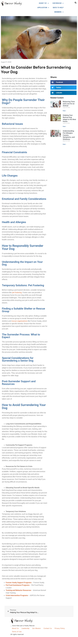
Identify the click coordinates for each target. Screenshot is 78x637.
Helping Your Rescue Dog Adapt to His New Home (69, 118)
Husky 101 (43, 3)
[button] (75, 2)
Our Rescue (57, 3)
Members (58, 12)
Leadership (25, 628)
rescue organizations (19, 321)
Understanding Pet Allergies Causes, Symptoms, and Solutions (69, 135)
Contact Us (48, 628)
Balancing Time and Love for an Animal (69, 104)
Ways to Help (58, 7)
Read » (64, 110)
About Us (15, 628)
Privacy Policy (60, 628)
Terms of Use (16, 632)
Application (42, 7)
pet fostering (17, 292)
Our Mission (36, 628)
